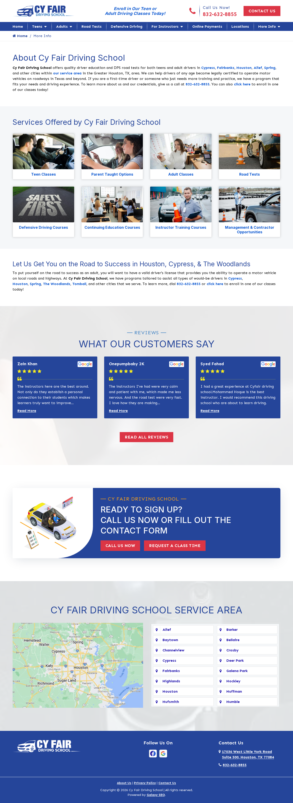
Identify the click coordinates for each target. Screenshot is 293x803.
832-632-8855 (220, 14)
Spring (269, 67)
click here (242, 84)
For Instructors (165, 26)
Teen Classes (43, 174)
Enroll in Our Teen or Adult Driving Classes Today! (135, 11)
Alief (258, 67)
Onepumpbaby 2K (126, 363)
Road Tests (91, 26)
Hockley (233, 681)
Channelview (173, 650)
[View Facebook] (152, 753)
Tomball (79, 284)
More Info (267, 26)
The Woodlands (56, 284)
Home (18, 26)
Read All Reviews (146, 437)
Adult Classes (180, 174)
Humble (233, 702)
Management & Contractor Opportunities (249, 229)
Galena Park (237, 671)
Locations (240, 26)
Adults (62, 26)
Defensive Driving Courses (43, 227)
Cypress (208, 67)
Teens (37, 26)
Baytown (170, 640)
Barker (232, 629)
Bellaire (232, 640)
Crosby (232, 650)
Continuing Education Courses (112, 227)
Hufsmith (171, 702)
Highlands (171, 681)
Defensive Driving (126, 26)
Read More (26, 410)
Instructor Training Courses (180, 227)
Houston (244, 67)
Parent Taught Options (112, 174)
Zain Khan (27, 363)
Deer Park (235, 660)
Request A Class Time (175, 545)
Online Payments (207, 26)
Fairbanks (225, 67)
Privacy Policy (145, 783)
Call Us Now (120, 545)
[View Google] (163, 753)
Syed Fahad (212, 363)
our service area (67, 73)
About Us (124, 783)
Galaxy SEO (156, 795)
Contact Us (262, 11)
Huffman (234, 691)
